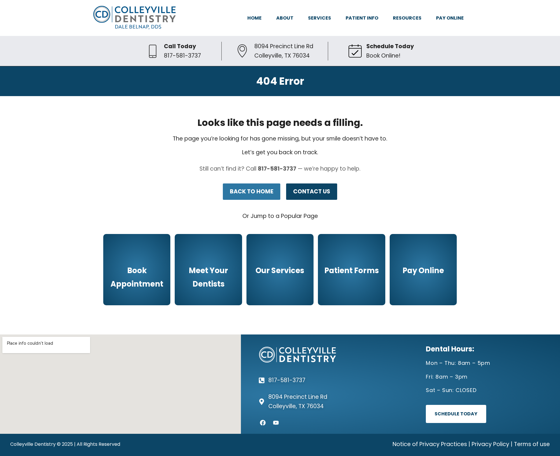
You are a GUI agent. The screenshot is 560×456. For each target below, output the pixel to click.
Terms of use (532, 444)
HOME (254, 18)
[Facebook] (263, 423)
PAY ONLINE (450, 18)
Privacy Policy (490, 444)
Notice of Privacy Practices (430, 444)
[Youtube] (276, 423)
